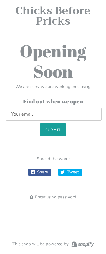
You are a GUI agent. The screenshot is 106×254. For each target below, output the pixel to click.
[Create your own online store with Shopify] (82, 243)
